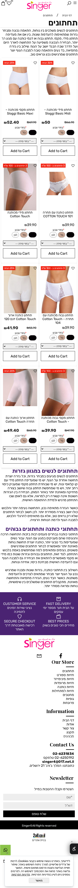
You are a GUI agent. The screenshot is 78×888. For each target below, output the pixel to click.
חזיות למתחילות (63, 691)
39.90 (69, 225)
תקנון (70, 732)
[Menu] (75, 3)
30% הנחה (47, 62)
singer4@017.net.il (58, 762)
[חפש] (69, 3)
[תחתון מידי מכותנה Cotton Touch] (20, 209)
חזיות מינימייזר (64, 679)
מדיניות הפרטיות (20, 874)
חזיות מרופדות (64, 683)
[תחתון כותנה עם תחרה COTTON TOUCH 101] (58, 196)
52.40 (13, 122)
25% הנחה (9, 62)
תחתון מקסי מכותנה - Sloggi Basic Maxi (20, 111)
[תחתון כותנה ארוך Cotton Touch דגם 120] (20, 312)
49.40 (13, 430)
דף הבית (68, 720)
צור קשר (68, 728)
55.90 (32, 328)
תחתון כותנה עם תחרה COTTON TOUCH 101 (58, 214)
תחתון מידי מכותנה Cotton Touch (20, 214)
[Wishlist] (9, 3)
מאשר (39, 880)
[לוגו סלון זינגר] (39, 5)
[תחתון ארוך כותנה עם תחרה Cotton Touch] (20, 405)
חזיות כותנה (65, 687)
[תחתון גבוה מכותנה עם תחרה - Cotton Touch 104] (58, 312)
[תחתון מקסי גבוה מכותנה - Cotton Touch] (58, 415)
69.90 (32, 122)
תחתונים (63, 22)
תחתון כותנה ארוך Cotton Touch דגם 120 (20, 317)
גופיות (70, 699)
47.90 (70, 430)
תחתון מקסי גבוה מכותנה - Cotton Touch (58, 419)
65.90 (32, 430)
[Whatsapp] (5, 851)
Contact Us (62, 744)
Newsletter (62, 778)
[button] (58, 151)
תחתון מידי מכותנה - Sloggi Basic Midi (58, 111)
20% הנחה (9, 371)
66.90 (70, 122)
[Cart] (3, 3)
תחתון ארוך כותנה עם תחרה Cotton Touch (20, 419)
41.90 (12, 327)
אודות (70, 724)
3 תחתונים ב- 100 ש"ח (53, 165)
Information (60, 711)
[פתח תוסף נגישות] (74, 848)
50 (47, 122)
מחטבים (68, 695)
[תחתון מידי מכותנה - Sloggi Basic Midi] (58, 94)
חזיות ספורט (65, 675)
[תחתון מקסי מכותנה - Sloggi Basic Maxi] (20, 94)
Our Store (63, 662)
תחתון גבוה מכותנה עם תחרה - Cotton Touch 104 (58, 319)
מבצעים (68, 736)
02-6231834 (63, 754)
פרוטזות (68, 703)
